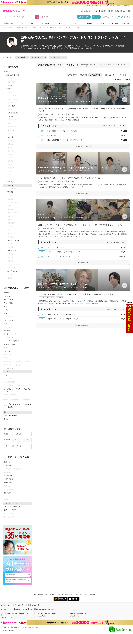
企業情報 (3, 627)
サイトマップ (59, 594)
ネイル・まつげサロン (29, 23)
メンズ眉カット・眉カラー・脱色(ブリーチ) (17, 390)
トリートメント (9, 337)
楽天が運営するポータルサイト (79, 613)
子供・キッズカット (11, 299)
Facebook (92, 594)
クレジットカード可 (56, 28)
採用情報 (35, 627)
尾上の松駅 (11, 130)
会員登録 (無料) (83, 17)
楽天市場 (126, 6)
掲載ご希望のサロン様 (122, 11)
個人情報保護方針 (13, 627)
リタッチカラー (9, 313)
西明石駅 (45, 28)
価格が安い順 (109, 75)
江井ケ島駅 (11, 106)
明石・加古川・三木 (35, 28)
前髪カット (8, 306)
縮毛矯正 (7, 330)
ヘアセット (8, 351)
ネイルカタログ (92, 23)
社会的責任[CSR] (25, 627)
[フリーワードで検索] (37, 17)
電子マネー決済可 (10, 510)
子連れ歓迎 (8, 482)
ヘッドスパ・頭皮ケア (11, 341)
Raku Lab (125, 23)
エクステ (7, 348)
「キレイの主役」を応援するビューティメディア (15, 614)
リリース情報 (83, 594)
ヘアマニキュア (9, 320)
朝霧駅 (9, 89)
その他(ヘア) (8, 368)
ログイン (96, 17)
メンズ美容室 (18, 28)
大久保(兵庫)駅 (12, 113)
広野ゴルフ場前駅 (13, 240)
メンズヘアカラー (10, 375)
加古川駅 (10, 137)
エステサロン (44, 23)
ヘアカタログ (79, 23)
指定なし (7, 292)
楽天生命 (119, 6)
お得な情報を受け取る (106, 11)
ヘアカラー (8, 310)
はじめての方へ (86, 11)
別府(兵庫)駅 (11, 250)
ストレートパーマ (10, 334)
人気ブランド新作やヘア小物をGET (47, 613)
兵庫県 (26, 28)
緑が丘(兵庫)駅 (12, 271)
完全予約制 (8, 476)
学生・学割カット (10, 303)
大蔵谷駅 (10, 116)
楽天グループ (111, 6)
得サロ (6, 419)
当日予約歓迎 (8, 479)
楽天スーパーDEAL (10, 415)
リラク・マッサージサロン (62, 23)
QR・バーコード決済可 (12, 506)
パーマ (6, 323)
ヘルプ (95, 11)
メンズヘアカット (68, 28)
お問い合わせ (68, 594)
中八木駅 (10, 182)
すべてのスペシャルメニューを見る (113, 125)
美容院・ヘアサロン (11, 23)
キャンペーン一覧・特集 (109, 23)
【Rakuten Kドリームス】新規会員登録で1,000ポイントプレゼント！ (35, 609)
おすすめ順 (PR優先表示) (77, 75)
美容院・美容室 (7, 28)
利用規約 (51, 594)
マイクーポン (109, 17)
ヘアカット (8, 296)
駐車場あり (8, 493)
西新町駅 (10, 192)
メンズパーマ (8, 378)
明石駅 (9, 85)
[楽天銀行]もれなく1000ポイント (95, 6)
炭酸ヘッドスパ (9, 344)
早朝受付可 (8, 465)
